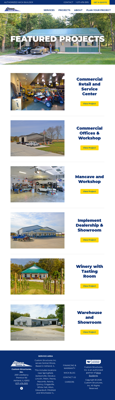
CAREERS (69, 382)
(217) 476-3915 (21, 383)
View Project (89, 103)
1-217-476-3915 (82, 2)
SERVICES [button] (49, 10)
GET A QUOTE (100, 2)
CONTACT (68, 2)
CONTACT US (69, 377)
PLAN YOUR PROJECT (98, 10)
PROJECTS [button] (64, 10)
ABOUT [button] (78, 10)
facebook (21, 388)
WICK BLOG (69, 373)
